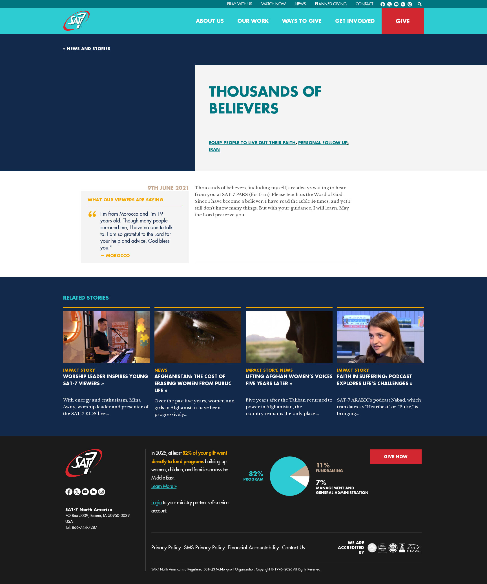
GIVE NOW (396, 456)
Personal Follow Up (322, 142)
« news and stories (86, 48)
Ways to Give (302, 20)
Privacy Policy (166, 547)
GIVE (403, 21)
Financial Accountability (253, 547)
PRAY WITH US (239, 4)
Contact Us (293, 547)
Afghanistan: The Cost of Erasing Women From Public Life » (192, 383)
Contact (364, 4)
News (300, 4)
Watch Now (273, 4)
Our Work (253, 20)
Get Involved (355, 20)
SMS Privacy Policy (204, 547)
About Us (210, 20)
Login (156, 502)
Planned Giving (331, 4)
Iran (214, 149)
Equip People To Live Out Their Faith (252, 142)
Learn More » (163, 486)
